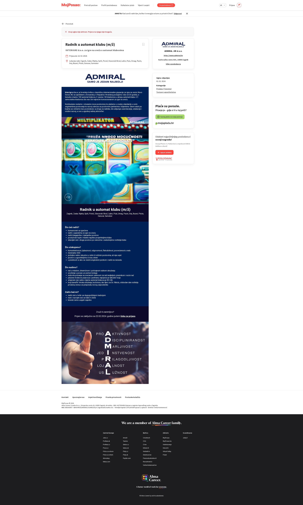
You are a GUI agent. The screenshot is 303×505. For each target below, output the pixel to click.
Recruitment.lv (147, 462)
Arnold (125, 438)
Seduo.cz (126, 445)
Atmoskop (106, 458)
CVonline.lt (146, 438)
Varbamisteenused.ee (149, 465)
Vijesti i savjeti (143, 5)
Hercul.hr (166, 448)
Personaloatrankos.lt (149, 458)
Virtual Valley (167, 451)
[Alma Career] (151, 478)
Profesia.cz (106, 445)
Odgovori (178, 13)
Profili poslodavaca (109, 5)
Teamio (125, 441)
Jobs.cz (105, 438)
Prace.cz (105, 448)
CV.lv (144, 441)
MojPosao (166, 438)
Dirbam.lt (146, 448)
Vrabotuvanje (167, 445)
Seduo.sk (126, 448)
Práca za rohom (108, 451)
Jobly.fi (185, 438)
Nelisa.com (106, 462)
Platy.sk (125, 455)
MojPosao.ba (167, 441)
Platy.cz (125, 451)
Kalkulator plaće (127, 5)
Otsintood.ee (147, 455)
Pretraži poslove (91, 5)
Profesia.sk (106, 441)
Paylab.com (127, 458)
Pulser (165, 455)
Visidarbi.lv (146, 451)
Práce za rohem (108, 455)
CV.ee (144, 445)
